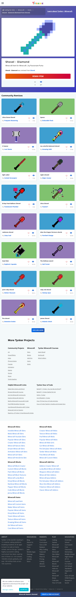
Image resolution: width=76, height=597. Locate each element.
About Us (30, 542)
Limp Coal (7, 235)
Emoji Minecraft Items (16, 513)
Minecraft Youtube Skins (17, 437)
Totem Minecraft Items (16, 516)
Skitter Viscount (9, 293)
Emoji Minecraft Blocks (16, 481)
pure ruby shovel (8, 290)
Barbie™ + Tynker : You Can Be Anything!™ (49, 389)
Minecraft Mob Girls (46, 443)
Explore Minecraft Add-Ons (16, 398)
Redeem (42, 547)
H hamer (5, 146)
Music (9, 376)
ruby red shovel (45, 290)
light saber (6, 175)
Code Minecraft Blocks (16, 490)
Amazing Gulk (47, 149)
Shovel (32, 70)
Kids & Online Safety (41, 589)
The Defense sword (46, 261)
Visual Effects (12, 355)
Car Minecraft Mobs (46, 446)
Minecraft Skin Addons (47, 475)
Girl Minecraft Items (15, 525)
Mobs (29, 364)
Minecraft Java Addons (47, 478)
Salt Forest (46, 264)
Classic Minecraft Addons (48, 490)
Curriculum (43, 542)
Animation (11, 367)
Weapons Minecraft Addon (49, 472)
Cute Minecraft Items (15, 528)
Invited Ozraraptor (10, 178)
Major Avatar (46, 178)
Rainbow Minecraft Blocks (17, 484)
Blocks (29, 355)
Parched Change (47, 235)
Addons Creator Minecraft (49, 466)
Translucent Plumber (11, 207)
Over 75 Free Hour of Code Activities (47, 401)
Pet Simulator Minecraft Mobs (50, 449)
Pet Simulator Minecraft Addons (51, 481)
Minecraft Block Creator (16, 466)
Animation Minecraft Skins (17, 452)
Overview (42, 540)
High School (69, 557)
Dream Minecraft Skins (16, 449)
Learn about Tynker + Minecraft (59, 11)
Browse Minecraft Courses (15, 392)
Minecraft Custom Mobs (48, 458)
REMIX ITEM (38, 76)
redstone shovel (7, 232)
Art (9, 352)
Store (28, 561)
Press (28, 547)
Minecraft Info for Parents (15, 410)
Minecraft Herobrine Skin (17, 458)
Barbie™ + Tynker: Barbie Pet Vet (46, 392)
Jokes (9, 358)
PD (66, 573)
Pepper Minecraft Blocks (17, 487)
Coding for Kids (9, 10)
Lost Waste (8, 149)
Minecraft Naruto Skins (16, 446)
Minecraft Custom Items (17, 504)
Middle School (70, 554)
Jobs (28, 549)
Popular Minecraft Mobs (48, 440)
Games (10, 370)
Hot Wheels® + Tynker (43, 398)
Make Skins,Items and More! (16, 389)
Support (29, 545)
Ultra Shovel (44, 203)
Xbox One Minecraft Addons (49, 484)
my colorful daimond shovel (49, 146)
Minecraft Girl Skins (15, 455)
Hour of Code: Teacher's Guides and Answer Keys (51, 404)
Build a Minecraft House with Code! (18, 401)
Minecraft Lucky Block (16, 478)
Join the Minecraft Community (17, 395)
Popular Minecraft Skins (17, 440)
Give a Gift (43, 545)
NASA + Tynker (41, 395)
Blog (28, 540)
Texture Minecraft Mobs (48, 434)
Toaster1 (45, 207)
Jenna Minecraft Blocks (16, 493)
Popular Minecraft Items (17, 510)
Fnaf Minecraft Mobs (47, 437)
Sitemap (29, 554)
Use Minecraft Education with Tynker (18, 407)
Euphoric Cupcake (10, 264)
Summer (42, 566)
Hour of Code (56, 583)
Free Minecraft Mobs (47, 455)
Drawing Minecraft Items (17, 522)
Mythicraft (41, 355)
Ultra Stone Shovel (8, 117)
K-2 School (68, 564)
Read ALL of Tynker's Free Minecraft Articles (21, 413)
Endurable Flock (47, 120)
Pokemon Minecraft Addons (49, 487)
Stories (10, 373)
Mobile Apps (31, 552)
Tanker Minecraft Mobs (48, 452)
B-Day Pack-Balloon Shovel (11, 203)
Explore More (38, 330)
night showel (44, 175)
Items (29, 10)
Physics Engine (12, 361)
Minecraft (21, 10)
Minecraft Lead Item (15, 501)
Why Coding (43, 549)
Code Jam (55, 580)
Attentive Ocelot (10, 321)
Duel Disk (5, 261)
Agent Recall (41, 352)
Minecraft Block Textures (17, 475)
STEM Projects (69, 578)
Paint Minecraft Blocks (16, 472)
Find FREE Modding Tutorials (16, 404)
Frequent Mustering (11, 120)
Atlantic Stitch (47, 321)
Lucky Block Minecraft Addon (50, 469)
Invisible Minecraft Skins (17, 431)
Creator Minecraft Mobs (48, 431)
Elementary (69, 552)
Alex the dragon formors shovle (51, 232)
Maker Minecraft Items (16, 507)
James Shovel (44, 318)
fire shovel (6, 318)
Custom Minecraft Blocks (17, 469)
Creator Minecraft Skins (16, 443)
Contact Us (60, 589)
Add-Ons (29, 358)
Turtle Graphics (12, 379)
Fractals (10, 364)
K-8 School (68, 566)
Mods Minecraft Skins (16, 434)
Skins (28, 352)
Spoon (42, 117)
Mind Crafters (42, 358)
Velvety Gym (46, 293)
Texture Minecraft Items (17, 519)
